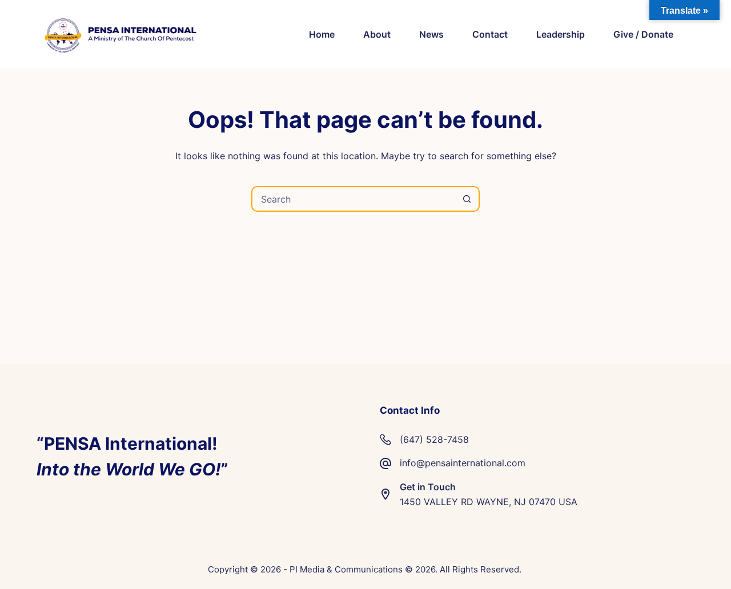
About (377, 34)
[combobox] (353, 199)
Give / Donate (643, 34)
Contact (490, 34)
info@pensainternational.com (462, 463)
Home (322, 34)
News (431, 34)
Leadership (560, 34)
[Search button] (467, 199)
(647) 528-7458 (434, 439)
